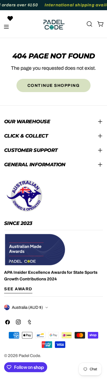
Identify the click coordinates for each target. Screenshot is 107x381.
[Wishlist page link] (10, 18)
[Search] (89, 23)
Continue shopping (53, 85)
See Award (18, 289)
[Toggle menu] (6, 26)
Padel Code (29, 355)
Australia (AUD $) (27, 307)
